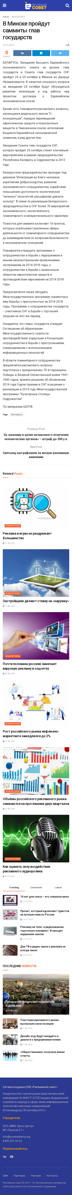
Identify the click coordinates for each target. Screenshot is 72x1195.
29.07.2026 (9, 876)
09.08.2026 (9, 674)
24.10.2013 (8, 45)
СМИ (5, 1175)
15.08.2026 (9, 543)
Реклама (36, 1175)
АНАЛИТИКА (18, 17)
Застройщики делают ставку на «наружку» (36, 601)
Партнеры (19, 1175)
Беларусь (17, 414)
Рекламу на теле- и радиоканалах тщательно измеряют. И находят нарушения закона (42, 930)
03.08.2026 (9, 809)
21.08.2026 (12, 1011)
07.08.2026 (9, 741)
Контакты (52, 1175)
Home (6, 17)
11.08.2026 (9, 606)
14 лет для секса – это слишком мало (44, 896)
